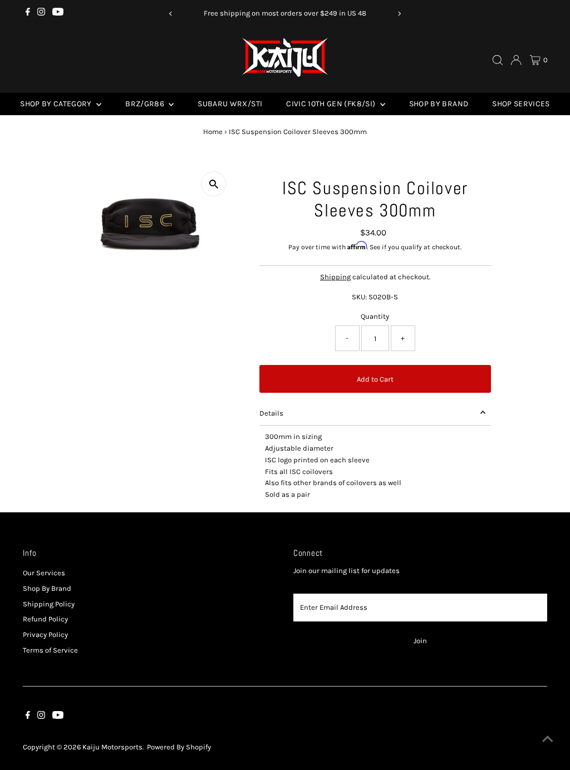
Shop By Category (57, 103)
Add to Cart (375, 379)
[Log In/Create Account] (516, 60)
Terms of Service (50, 650)
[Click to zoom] (213, 183)
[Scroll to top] (548, 739)
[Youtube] (58, 13)
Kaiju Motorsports (112, 747)
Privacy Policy (45, 634)
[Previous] (170, 13)
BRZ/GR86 (145, 103)
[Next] (399, 13)
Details (271, 413)
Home (213, 131)
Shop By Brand (439, 103)
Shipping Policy (49, 604)
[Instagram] (41, 13)
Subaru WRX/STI (230, 103)
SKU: (359, 297)
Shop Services (521, 103)
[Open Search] (498, 60)
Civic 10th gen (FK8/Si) (331, 103)
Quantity (375, 316)
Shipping (335, 277)
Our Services (44, 573)
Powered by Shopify (179, 747)
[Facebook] (28, 13)
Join (420, 640)
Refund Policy (45, 619)
